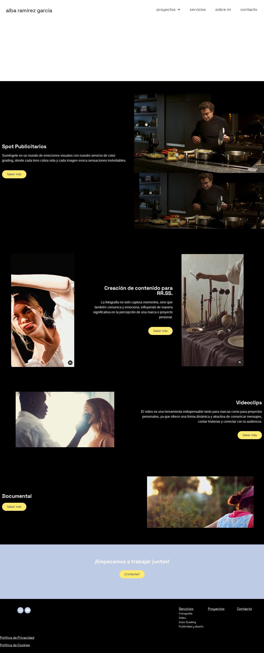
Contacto (244, 609)
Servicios (186, 609)
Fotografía (185, 613)
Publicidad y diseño (191, 626)
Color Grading (187, 622)
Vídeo (182, 618)
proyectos (166, 9)
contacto (248, 9)
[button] (137, 133)
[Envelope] (28, 610)
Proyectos (216, 609)
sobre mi (223, 9)
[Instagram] (20, 610)
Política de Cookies (15, 645)
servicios (198, 9)
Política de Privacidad (17, 637)
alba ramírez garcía (29, 10)
